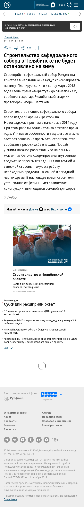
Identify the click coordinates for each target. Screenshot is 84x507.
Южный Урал (11, 37)
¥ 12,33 (43, 13)
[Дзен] (23, 440)
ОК (75, 26)
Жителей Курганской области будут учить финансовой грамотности (35, 331)
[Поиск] (69, 5)
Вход (62, 5)
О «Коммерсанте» (15, 412)
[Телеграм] (7, 440)
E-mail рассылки (52, 425)
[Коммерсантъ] (7, 5)
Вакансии (10, 429)
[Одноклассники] (31, 440)
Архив (7, 417)
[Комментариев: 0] (15, 48)
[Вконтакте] (15, 440)
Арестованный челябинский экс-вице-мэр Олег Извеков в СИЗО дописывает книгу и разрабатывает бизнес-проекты (40, 340)
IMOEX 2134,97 (59, 13)
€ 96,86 (31, 13)
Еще (6, 348)
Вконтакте (59, 209)
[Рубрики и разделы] (76, 5)
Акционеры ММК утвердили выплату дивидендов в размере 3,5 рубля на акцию (40, 322)
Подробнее (10, 499)
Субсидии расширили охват (29, 304)
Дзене (33, 209)
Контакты (10, 421)
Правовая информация (56, 421)
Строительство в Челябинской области (38, 276)
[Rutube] (39, 440)
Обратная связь (52, 417)
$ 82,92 (19, 13)
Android (46, 412)
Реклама (9, 425)
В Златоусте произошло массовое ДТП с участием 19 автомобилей (34, 312)
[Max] (46, 440)
